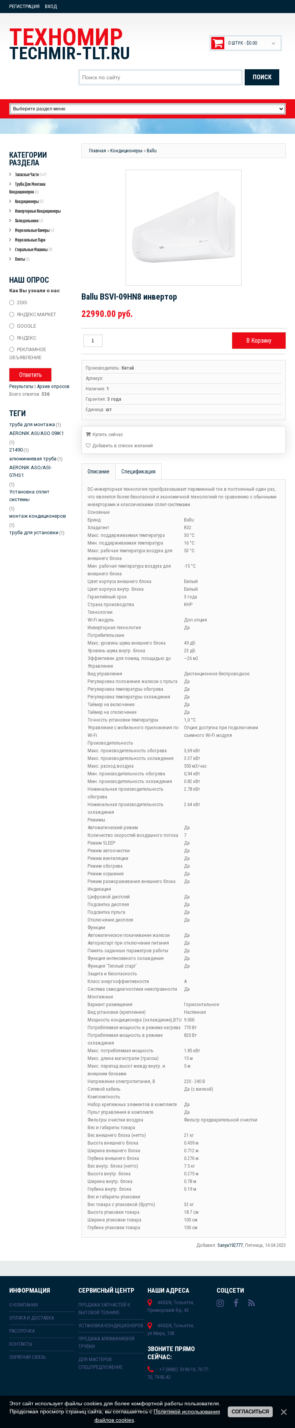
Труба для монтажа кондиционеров (27, 188)
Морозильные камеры (34, 230)
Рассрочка (22, 1331)
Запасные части (30, 174)
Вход (51, 6)
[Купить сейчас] (104, 434)
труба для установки (33, 532)
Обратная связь (27, 1357)
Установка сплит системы (29, 495)
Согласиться (250, 1412)
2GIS (22, 302)
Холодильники (29, 220)
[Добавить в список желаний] (119, 446)
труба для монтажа (32, 424)
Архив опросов (53, 386)
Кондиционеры (29, 201)
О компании (23, 1305)
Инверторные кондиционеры (38, 211)
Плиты (22, 259)
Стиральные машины (33, 249)
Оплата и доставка (31, 1318)
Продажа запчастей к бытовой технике (104, 1308)
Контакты (20, 1344)
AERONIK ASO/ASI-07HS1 (30, 471)
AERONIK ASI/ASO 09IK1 (36, 433)
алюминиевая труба (32, 459)
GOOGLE (26, 326)
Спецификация (138, 471)
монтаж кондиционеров (37, 516)
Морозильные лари (30, 240)
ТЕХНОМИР (69, 43)
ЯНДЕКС (26, 337)
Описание (98, 471)
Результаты (21, 386)
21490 (16, 450)
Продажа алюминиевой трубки (106, 1342)
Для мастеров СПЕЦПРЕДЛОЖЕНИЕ (100, 1363)
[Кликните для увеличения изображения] (183, 227)
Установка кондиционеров (110, 1325)
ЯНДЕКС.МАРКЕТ (36, 314)
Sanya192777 (230, 1245)
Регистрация (24, 6)
